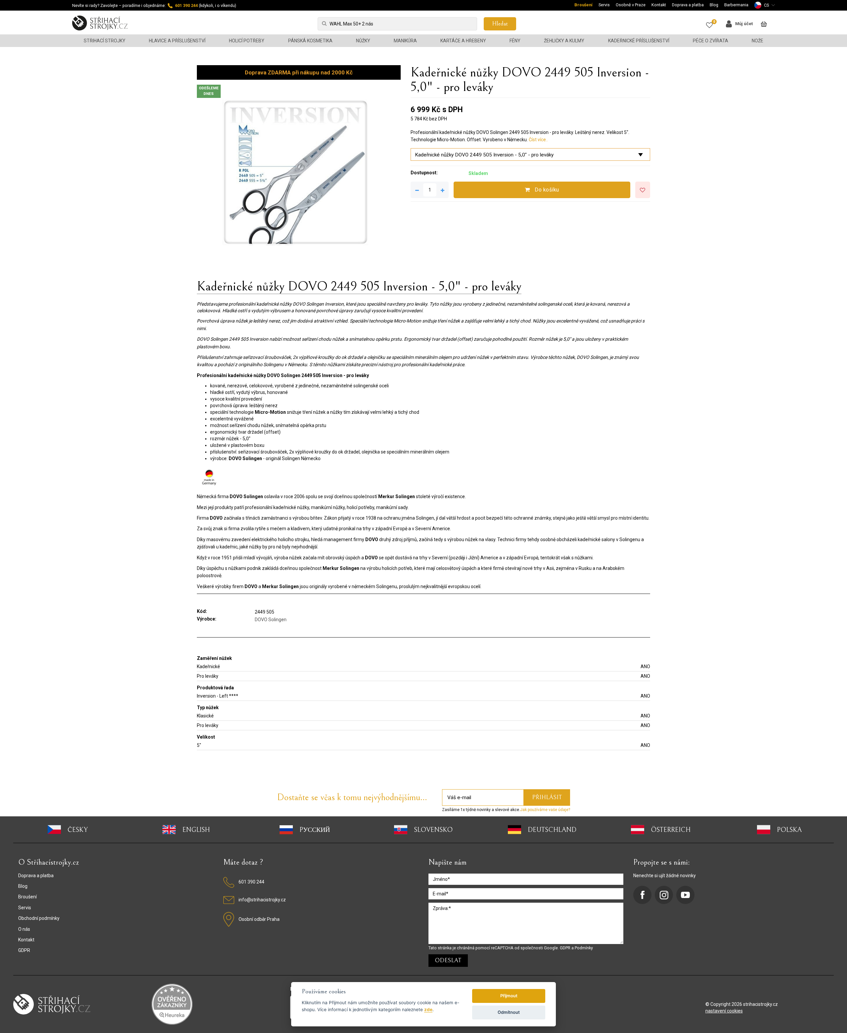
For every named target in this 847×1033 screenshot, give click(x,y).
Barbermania (736, 4)
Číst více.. (538, 139)
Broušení (583, 4)
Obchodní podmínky (39, 918)
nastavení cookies (724, 1010)
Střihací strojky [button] (104, 40)
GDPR (24, 950)
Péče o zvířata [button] (710, 40)
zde (428, 1009)
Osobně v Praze (631, 4)
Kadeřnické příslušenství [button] (638, 40)
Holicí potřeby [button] (246, 40)
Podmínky (584, 947)
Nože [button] (757, 40)
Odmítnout (509, 1012)
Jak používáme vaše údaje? (545, 809)
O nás (24, 929)
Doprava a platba (688, 4)
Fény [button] (515, 40)
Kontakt (658, 4)
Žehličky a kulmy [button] (564, 40)
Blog (714, 4)
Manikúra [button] (405, 40)
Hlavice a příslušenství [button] (177, 40)
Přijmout (508, 995)
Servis (604, 4)
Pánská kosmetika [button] (310, 40)
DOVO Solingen (271, 619)
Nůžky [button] (363, 40)
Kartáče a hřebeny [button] (463, 40)
